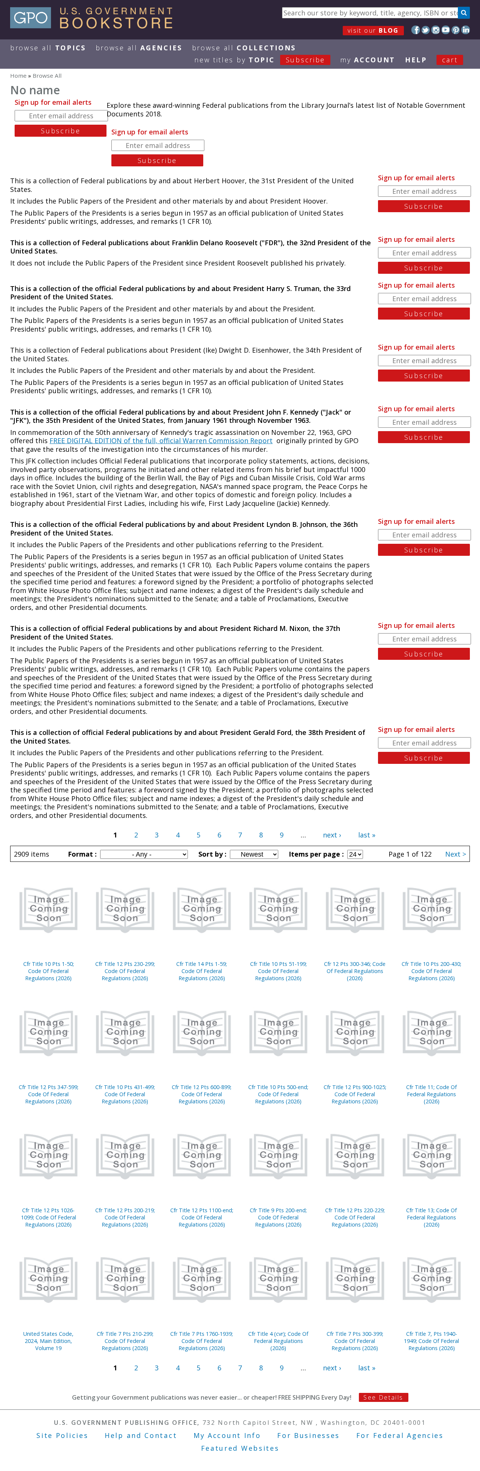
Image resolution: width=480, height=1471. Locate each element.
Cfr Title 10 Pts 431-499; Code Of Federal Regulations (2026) (125, 1094)
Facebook (415, 30)
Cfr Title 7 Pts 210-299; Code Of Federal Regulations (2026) (125, 1341)
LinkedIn (465, 30)
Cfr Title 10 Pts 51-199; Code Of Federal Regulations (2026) (278, 971)
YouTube (445, 30)
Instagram (435, 30)
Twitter (426, 30)
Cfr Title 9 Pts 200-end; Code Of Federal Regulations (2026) (278, 1217)
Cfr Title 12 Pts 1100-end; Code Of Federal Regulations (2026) (201, 1217)
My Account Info (227, 1435)
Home (18, 75)
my (367, 59)
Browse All (48, 47)
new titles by (259, 59)
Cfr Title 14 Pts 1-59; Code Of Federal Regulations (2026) (201, 971)
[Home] (94, 25)
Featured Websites (240, 1448)
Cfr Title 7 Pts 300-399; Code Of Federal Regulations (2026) (355, 1341)
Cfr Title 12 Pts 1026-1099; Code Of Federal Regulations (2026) (48, 1217)
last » (366, 834)
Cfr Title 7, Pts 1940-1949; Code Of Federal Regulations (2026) (431, 1341)
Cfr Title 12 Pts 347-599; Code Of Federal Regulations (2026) (48, 1094)
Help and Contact (141, 1435)
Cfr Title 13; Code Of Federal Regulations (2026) (431, 1217)
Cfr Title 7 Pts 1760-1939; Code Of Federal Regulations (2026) (201, 1341)
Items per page (315, 853)
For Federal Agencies (400, 1435)
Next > (455, 853)
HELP (416, 59)
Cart (450, 59)
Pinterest (456, 30)
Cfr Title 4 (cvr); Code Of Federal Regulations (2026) (278, 1341)
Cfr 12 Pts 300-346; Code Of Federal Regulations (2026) (355, 971)
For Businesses (308, 1435)
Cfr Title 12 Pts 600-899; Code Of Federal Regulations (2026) (201, 1094)
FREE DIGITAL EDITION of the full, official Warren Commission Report (161, 440)
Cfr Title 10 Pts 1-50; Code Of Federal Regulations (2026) (48, 971)
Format (81, 853)
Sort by (211, 853)
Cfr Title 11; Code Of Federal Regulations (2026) (431, 1094)
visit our (373, 30)
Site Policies (62, 1435)
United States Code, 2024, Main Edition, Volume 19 (48, 1341)
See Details (383, 1397)
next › (332, 834)
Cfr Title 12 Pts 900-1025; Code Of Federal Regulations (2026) (355, 1094)
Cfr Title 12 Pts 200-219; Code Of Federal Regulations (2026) (125, 1217)
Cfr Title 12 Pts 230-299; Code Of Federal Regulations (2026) (125, 971)
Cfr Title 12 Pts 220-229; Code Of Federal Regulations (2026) (355, 1217)
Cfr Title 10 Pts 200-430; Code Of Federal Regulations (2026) (431, 971)
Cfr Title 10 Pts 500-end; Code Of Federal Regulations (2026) (278, 1094)
